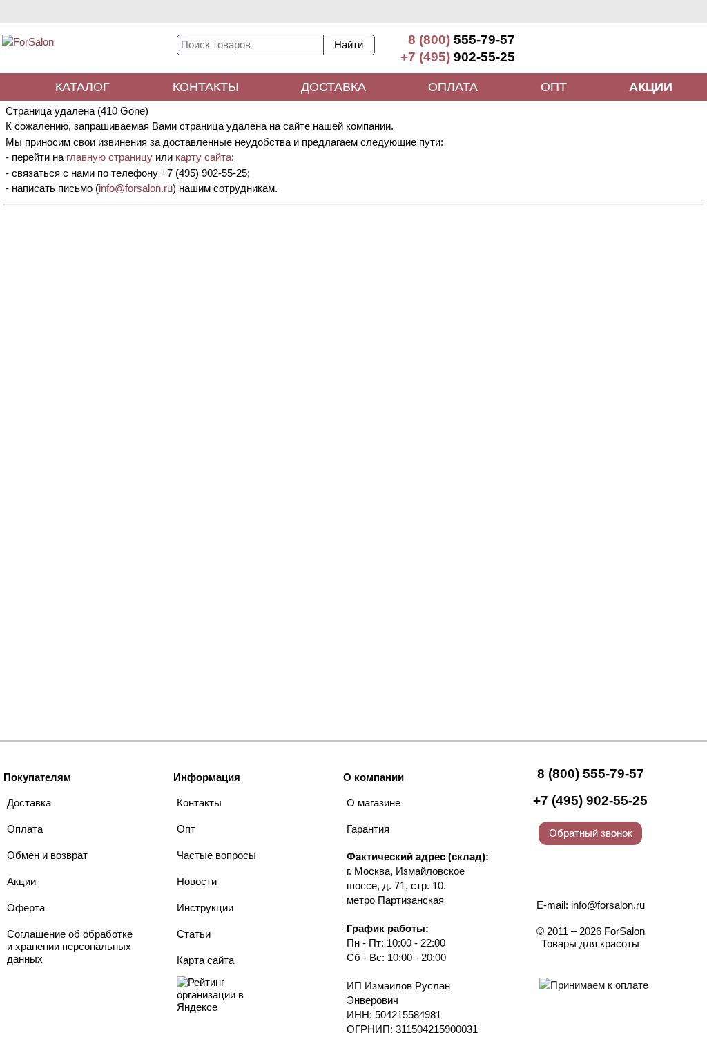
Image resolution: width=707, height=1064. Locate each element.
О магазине (373, 803)
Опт (554, 87)
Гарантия (368, 829)
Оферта (26, 907)
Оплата (453, 87)
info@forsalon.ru (136, 188)
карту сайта (203, 157)
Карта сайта (205, 960)
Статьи (194, 934)
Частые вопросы (216, 855)
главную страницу (109, 157)
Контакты (206, 87)
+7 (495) (457, 57)
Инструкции (205, 907)
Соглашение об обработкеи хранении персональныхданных (70, 946)
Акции (650, 87)
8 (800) (461, 39)
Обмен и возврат (47, 855)
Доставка (333, 87)
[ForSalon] (88, 51)
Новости (197, 881)
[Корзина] (655, 48)
